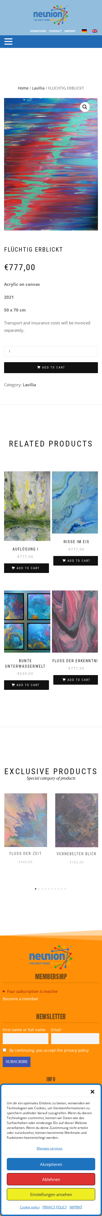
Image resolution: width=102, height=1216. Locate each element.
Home (23, 88)
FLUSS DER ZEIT (26, 853)
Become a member (20, 998)
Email (56, 1029)
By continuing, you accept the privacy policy (48, 1050)
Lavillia (38, 88)
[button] (92, 1091)
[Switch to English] (94, 30)
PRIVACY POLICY (54, 1207)
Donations (38, 31)
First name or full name (24, 1029)
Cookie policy (30, 1207)
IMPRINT (76, 1207)
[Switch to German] (84, 30)
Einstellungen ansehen (51, 1194)
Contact (55, 31)
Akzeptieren (51, 1164)
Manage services (50, 1148)
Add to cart (53, 367)
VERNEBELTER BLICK (77, 854)
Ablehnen (51, 1179)
